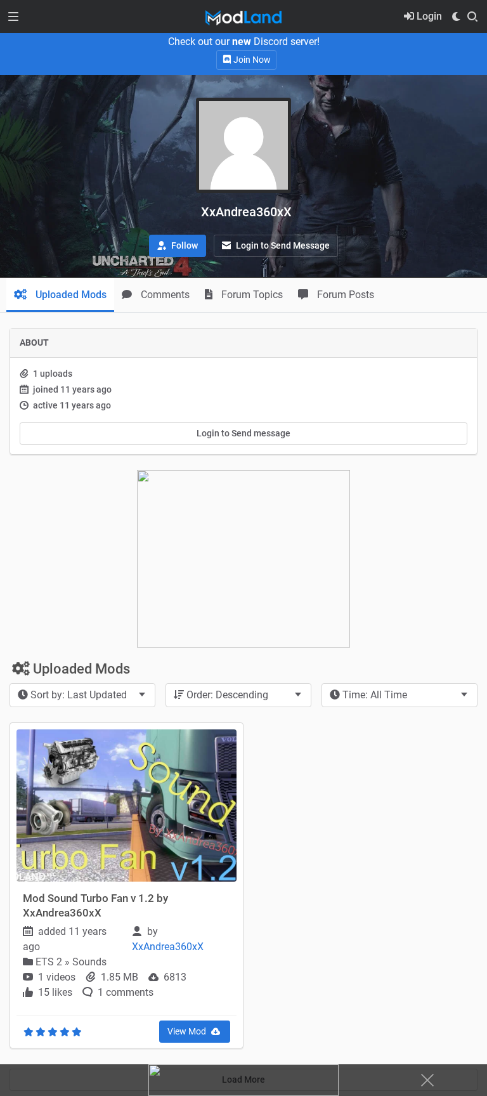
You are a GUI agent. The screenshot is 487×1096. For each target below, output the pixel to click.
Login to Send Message (282, 245)
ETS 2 (50, 962)
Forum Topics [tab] (251, 295)
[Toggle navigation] (13, 16)
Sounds (89, 962)
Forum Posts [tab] (344, 295)
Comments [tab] (164, 295)
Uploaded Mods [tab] (70, 295)
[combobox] (82, 695)
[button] (177, 246)
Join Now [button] (251, 60)
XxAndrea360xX (169, 947)
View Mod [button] (187, 1031)
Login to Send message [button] (243, 433)
